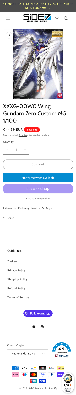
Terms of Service (18, 297)
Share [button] (10, 218)
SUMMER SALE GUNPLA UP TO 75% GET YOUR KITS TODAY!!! (38, 6)
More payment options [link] (38, 198)
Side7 (31, 388)
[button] (8, 17)
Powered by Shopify (46, 388)
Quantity (8, 141)
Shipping (23, 135)
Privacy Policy (16, 270)
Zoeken (12, 261)
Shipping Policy (17, 279)
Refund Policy (16, 288)
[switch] (68, 390)
